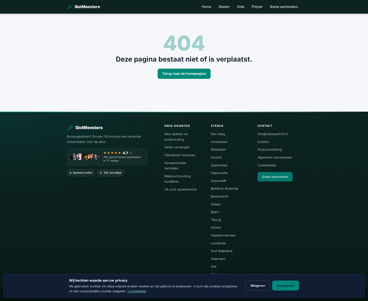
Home (206, 6)
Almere (216, 227)
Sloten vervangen (177, 147)
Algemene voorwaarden (274, 157)
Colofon (263, 142)
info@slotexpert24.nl (272, 134)
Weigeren (257, 285)
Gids (240, 6)
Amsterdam (219, 142)
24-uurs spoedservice (180, 189)
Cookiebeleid (266, 165)
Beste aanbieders (284, 6)
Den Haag (218, 134)
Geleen (216, 204)
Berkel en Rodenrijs (224, 188)
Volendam (218, 259)
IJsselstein (218, 243)
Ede (213, 266)
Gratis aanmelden (275, 177)
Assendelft (218, 181)
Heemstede (219, 173)
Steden (224, 6)
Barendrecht (220, 196)
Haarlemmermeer (223, 235)
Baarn (215, 212)
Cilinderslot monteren (180, 155)
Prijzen (257, 6)
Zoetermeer (219, 165)
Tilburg (216, 220)
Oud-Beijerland (221, 251)
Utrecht (216, 157)
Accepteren (285, 285)
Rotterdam (218, 149)
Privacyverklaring (269, 149)
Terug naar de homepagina (184, 73)
